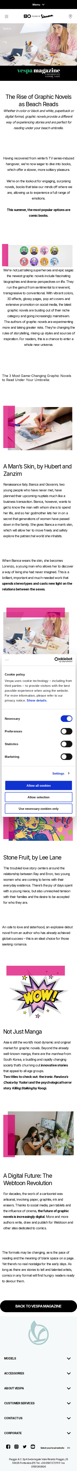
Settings (58, 773)
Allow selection (38, 797)
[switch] (66, 731)
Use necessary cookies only (39, 808)
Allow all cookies (38, 785)
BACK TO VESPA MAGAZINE (38, 1306)
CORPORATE (13, 1433)
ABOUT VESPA (14, 1388)
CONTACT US (13, 1418)
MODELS (10, 1358)
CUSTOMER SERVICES (19, 1403)
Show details (36, 700)
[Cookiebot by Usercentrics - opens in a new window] (54, 660)
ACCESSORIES (14, 1373)
